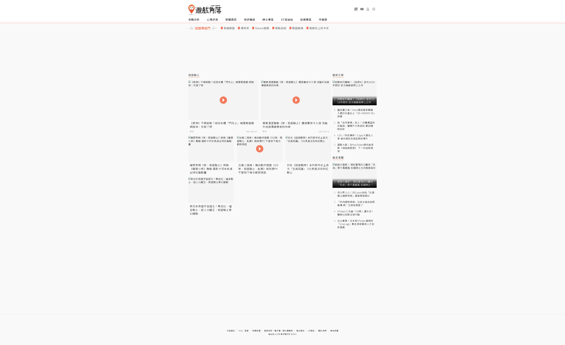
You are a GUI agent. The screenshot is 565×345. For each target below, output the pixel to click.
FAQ (241, 330)
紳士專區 (268, 19)
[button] (373, 9)
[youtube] (362, 9)
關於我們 (322, 330)
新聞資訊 (231, 19)
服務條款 (268, 330)
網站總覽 (334, 330)
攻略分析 (194, 19)
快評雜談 (249, 19)
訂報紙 (311, 330)
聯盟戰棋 (297, 28)
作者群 (323, 19)
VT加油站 (287, 19)
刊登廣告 (231, 330)
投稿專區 (305, 19)
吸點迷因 (280, 28)
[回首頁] (204, 10)
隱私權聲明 (287, 330)
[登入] (368, 9)
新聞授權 (256, 330)
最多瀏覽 (338, 157)
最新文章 (338, 75)
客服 (247, 330)
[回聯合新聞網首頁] (191, 10)
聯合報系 (300, 330)
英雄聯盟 (229, 28)
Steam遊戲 (262, 28)
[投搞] (356, 9)
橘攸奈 (245, 28)
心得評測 (212, 19)
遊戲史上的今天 (319, 28)
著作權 (277, 330)
